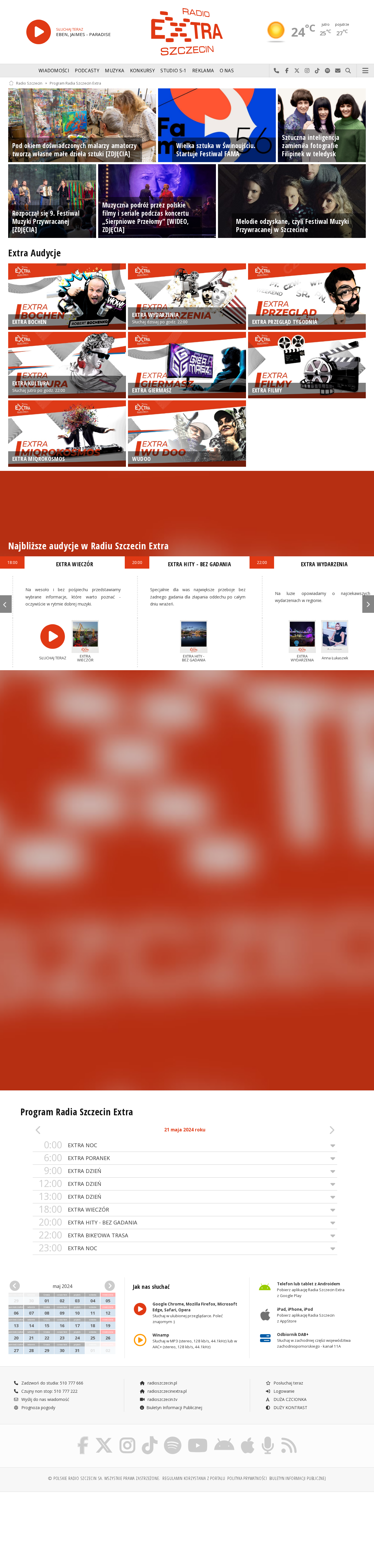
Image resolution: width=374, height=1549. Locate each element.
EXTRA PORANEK (77, 1158)
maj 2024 (62, 1286)
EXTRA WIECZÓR (74, 1209)
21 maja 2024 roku (184, 1130)
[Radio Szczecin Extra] (187, 32)
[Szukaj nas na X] (104, 1438)
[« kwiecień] (18, 1286)
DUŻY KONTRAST (289, 1407)
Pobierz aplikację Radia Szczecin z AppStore (306, 1315)
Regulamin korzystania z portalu (193, 1478)
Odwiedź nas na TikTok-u (317, 71)
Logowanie (283, 1391)
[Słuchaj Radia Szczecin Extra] (38, 32)
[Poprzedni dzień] (63, 1130)
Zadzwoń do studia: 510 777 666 (51, 1383)
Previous (6, 604)
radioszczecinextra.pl (166, 1391)
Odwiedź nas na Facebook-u (287, 71)
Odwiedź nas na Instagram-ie (307, 71)
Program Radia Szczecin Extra (75, 82)
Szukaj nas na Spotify (328, 71)
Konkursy (142, 71)
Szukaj (348, 71)
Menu (365, 71)
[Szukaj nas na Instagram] (127, 1438)
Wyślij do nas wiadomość (338, 71)
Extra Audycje (34, 252)
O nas (227, 71)
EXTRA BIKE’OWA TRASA (83, 1235)
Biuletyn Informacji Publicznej (174, 1407)
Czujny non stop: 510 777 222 (48, 1391)
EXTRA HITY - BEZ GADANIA (88, 1222)
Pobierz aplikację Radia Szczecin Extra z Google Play (310, 1290)
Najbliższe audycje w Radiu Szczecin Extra (88, 545)
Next (368, 604)
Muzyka (114, 71)
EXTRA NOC (70, 1145)
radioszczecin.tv (161, 1399)
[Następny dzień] (306, 1130)
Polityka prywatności (247, 1478)
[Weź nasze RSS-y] (289, 1438)
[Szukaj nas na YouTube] (198, 1438)
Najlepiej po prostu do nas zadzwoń (276, 71)
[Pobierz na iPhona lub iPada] (248, 1438)
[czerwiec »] (107, 1286)
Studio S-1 (173, 71)
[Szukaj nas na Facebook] (83, 1438)
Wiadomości (54, 71)
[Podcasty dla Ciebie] (268, 1438)
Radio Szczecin (29, 82)
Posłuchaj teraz (287, 1383)
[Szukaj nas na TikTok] (149, 1438)
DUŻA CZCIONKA (289, 1399)
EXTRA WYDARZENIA (324, 564)
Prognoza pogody (37, 1407)
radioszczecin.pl (161, 1383)
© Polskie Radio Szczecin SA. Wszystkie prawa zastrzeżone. (104, 1478)
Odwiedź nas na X (297, 71)
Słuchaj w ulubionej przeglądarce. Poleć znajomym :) (194, 1312)
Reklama (203, 71)
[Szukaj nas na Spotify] (173, 1438)
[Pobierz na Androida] (224, 1438)
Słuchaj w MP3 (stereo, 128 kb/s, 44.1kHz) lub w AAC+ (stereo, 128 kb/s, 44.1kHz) (194, 1340)
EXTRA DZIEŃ (72, 1171)
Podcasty (87, 71)
